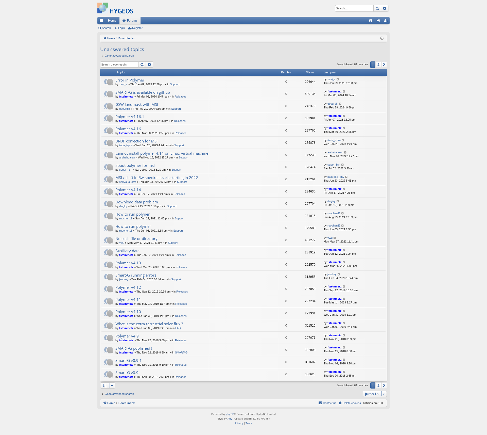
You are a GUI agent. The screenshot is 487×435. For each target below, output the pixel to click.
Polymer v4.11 (128, 299)
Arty (230, 418)
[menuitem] (370, 20)
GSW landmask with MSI (136, 104)
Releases (180, 96)
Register (137, 27)
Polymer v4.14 (128, 189)
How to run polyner (132, 214)
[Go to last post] (338, 79)
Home (112, 20)
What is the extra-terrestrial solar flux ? (149, 323)
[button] (384, 64)
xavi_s (123, 84)
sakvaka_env (127, 181)
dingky (123, 206)
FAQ (178, 328)
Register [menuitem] (387, 21)
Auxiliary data (127, 250)
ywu (121, 242)
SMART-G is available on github (142, 92)
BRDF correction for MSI (136, 140)
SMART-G (181, 352)
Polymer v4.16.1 (129, 116)
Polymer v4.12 (128, 287)
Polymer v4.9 (127, 336)
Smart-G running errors (135, 275)
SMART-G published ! (133, 348)
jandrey (123, 279)
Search (106, 27)
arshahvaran (127, 157)
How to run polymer (133, 226)
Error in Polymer (129, 80)
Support (175, 84)
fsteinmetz (126, 96)
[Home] (115, 8)
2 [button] (378, 64)
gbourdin (124, 108)
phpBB (230, 414)
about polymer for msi (135, 165)
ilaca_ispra (125, 145)
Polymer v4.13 (128, 262)
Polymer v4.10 (128, 311)
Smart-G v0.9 (126, 372)
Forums (132, 20)
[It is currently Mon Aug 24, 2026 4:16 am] (382, 38)
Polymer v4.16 (128, 128)
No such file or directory (136, 238)
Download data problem (136, 201)
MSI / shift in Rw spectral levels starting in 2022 (156, 177)
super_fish (125, 169)
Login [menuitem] (379, 21)
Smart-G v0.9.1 (128, 360)
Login (121, 27)
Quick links (102, 21)
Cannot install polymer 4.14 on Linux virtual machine (161, 153)
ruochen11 (125, 218)
